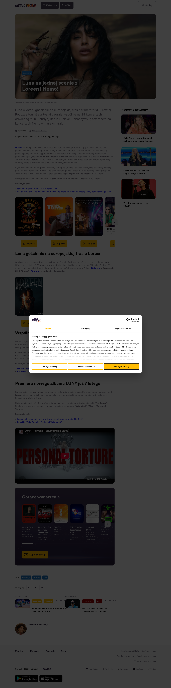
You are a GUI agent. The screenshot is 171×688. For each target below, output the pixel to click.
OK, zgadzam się (121, 366)
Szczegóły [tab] (85, 328)
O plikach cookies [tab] (123, 328)
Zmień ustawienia (84, 366)
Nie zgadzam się (49, 366)
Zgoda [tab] (48, 328)
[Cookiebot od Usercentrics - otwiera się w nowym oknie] (128, 320)
